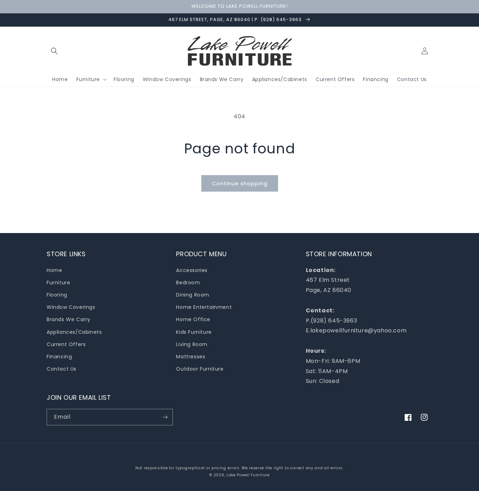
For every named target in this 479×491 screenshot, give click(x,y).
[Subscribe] (165, 417)
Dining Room (192, 294)
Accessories (192, 270)
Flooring (57, 294)
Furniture (58, 282)
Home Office (193, 319)
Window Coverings (71, 307)
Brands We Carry (68, 319)
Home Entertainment (204, 307)
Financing (59, 356)
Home (54, 270)
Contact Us (61, 368)
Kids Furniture (193, 332)
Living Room (192, 344)
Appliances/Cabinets (74, 332)
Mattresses (190, 356)
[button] (54, 51)
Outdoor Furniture (199, 368)
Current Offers (66, 344)
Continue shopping (240, 183)
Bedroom (188, 282)
